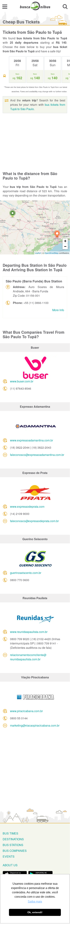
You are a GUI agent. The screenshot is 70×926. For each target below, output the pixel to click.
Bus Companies (15, 851)
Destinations (13, 839)
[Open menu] (4, 6)
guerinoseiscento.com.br (25, 573)
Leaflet (38, 252)
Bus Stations (13, 845)
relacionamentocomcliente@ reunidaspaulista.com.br (28, 657)
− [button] (65, 246)
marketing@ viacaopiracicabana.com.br (34, 725)
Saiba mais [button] (35, 901)
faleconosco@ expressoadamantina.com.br (37, 455)
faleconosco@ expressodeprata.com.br (34, 521)
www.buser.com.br (21, 381)
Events (9, 856)
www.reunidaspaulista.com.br (28, 632)
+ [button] (65, 241)
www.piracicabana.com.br (26, 711)
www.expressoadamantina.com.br (31, 440)
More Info (58, 310)
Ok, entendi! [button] (34, 912)
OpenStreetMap (51, 252)
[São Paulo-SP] (57, 234)
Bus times (10, 833)
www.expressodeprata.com (27, 506)
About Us (10, 865)
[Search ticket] (65, 6)
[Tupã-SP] (12, 214)
